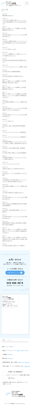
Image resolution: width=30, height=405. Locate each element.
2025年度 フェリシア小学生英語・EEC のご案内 (14, 174)
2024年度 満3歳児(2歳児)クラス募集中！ (13, 245)
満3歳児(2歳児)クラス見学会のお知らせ (13, 168)
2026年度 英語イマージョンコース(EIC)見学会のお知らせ (14, 35)
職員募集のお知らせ (8, 15)
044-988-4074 (15, 283)
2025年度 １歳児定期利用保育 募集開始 (13, 148)
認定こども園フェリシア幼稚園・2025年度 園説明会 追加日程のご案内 (14, 81)
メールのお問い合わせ (15, 269)
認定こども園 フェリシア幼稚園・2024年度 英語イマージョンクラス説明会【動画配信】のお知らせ (14, 230)
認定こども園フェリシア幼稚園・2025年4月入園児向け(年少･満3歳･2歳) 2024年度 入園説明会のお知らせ (14, 239)
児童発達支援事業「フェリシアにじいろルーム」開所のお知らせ (14, 158)
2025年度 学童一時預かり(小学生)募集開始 (14, 153)
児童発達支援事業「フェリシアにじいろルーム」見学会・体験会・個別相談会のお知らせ (14, 142)
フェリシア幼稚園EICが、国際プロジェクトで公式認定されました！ (14, 54)
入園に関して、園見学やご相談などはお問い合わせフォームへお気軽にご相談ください (15, 263)
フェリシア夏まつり (8, 121)
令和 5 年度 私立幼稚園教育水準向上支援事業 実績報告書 (14, 204)
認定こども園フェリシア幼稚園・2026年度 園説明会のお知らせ (14, 29)
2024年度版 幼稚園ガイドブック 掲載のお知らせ (14, 187)
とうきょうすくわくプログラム (11, 164)
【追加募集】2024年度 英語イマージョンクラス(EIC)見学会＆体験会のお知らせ (14, 180)
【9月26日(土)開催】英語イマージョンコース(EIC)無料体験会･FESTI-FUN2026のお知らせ (14, 21)
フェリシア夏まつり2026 (9, 49)
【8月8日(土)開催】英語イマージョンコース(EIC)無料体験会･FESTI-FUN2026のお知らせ (14, 42)
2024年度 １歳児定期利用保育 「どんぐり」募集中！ (14, 211)
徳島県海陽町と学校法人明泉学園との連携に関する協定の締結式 (14, 223)
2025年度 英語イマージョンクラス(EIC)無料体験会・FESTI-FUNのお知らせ (14, 109)
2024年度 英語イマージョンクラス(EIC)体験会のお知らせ (14, 198)
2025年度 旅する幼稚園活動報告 (11, 71)
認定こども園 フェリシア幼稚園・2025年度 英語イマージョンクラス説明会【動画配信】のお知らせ (14, 95)
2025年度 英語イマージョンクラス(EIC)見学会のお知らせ (14, 115)
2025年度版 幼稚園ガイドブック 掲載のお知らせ (14, 102)
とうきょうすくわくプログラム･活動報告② (14, 132)
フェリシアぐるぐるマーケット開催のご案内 (15, 67)
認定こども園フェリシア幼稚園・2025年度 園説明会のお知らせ (14, 88)
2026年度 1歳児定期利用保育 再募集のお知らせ (14, 61)
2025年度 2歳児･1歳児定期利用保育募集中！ (13, 126)
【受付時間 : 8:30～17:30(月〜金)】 (15, 285)
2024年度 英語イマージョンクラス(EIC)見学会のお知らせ (14, 217)
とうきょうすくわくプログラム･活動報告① (14, 137)
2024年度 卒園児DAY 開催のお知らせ (12, 192)
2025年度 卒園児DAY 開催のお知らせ (12, 76)
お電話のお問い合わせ (15, 280)
